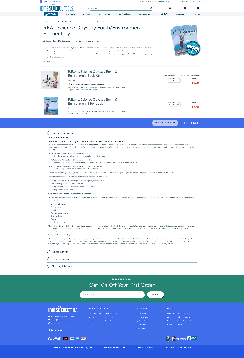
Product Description (62, 132)
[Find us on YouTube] (57, 330)
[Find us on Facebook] (49, 330)
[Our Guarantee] (168, 339)
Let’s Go (156, 295)
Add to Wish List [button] (89, 41)
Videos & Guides (60, 258)
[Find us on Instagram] (54, 330)
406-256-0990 (56, 323)
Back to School (52, 2)
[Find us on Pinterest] (51, 330)
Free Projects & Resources (190, 2)
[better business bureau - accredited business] (192, 338)
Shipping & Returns (62, 266)
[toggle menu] (75, 14)
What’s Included (60, 251)
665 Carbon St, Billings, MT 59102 (62, 316)
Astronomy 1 (105, 147)
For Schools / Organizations (155, 2)
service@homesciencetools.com (63, 320)
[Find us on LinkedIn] (60, 330)
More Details (48, 61)
